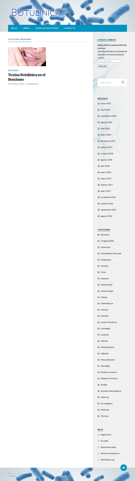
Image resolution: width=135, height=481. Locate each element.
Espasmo (105, 278)
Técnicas (105, 416)
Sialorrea (105, 397)
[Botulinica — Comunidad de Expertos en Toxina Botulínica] (67, 12)
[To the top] (123, 467)
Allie (20, 476)
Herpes (104, 297)
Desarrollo (105, 247)
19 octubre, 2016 (16, 84)
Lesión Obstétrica (109, 322)
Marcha (104, 341)
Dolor (103, 272)
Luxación (105, 334)
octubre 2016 (107, 203)
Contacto (69, 28)
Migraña (105, 353)
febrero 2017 (107, 184)
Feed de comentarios (110, 453)
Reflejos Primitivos (109, 378)
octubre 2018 (107, 153)
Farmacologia (107, 291)
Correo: (101, 57)
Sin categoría (106, 403)
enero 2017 (106, 191)
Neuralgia (105, 366)
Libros (26, 28)
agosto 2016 (106, 216)
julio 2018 (105, 166)
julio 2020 (105, 128)
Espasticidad (106, 284)
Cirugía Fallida (107, 241)
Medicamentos (107, 347)
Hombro (105, 316)
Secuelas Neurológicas (111, 391)
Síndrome (105, 409)
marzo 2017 (106, 178)
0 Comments (32, 84)
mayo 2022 (106, 103)
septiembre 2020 (108, 116)
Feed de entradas (108, 447)
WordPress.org (108, 459)
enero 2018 (106, 172)
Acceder (104, 440)
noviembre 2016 (108, 197)
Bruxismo (13, 70)
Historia (104, 309)
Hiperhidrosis (107, 303)
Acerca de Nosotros (47, 28)
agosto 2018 (106, 159)
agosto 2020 (106, 122)
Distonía (104, 266)
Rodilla (104, 384)
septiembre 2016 (108, 209)
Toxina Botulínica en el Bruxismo (26, 77)
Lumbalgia (105, 328)
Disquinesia (106, 259)
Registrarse (106, 434)
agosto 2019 (106, 147)
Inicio (14, 28)
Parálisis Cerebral (109, 372)
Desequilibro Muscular (111, 253)
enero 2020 (106, 134)
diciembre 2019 (108, 141)
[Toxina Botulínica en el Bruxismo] (27, 56)
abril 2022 (105, 109)
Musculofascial (108, 359)
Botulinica (24, 472)
